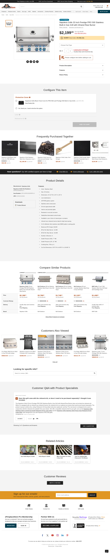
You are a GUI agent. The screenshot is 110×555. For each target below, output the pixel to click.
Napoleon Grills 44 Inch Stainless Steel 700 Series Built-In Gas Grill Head (63, 352)
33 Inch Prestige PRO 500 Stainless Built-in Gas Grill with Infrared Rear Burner (27, 289)
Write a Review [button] (63, 27)
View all (55, 362)
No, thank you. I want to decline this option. (30, 108)
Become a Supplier (51, 525)
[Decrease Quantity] (66, 51)
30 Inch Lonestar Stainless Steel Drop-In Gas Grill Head (81, 288)
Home (3, 14)
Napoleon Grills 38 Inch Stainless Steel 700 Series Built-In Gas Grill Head (45, 352)
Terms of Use (51, 546)
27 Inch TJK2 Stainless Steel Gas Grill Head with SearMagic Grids (99, 288)
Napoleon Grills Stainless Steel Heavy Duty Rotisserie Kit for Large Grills (99, 158)
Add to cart (84, 124)
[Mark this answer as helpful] (33, 418)
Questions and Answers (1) (76, 27)
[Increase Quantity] (70, 51)
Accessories (40, 11)
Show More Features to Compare (55, 317)
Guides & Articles (67, 11)
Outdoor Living (58, 11)
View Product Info (29, 103)
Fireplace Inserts (12, 11)
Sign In (23, 525)
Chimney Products (49, 11)
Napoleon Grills (26, 186)
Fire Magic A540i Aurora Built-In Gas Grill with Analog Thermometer (10, 352)
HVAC (29, 11)
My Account (78, 11)
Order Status (85, 11)
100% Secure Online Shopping (65, 1)
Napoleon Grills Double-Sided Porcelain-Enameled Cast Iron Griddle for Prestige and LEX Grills (82, 158)
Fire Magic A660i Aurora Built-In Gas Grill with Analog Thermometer (82, 352)
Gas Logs (24, 11)
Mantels (34, 11)
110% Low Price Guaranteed (46, 1)
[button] (77, 172)
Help (91, 11)
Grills (7, 14)
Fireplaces (4, 11)
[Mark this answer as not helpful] (37, 418)
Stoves (18, 11)
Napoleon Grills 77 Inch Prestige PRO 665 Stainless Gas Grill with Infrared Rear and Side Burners (99, 352)
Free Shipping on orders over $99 (25, 1)
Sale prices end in (85, 1)
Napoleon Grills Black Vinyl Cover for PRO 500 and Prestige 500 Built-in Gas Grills (9, 158)
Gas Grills (12, 14)
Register (11, 525)
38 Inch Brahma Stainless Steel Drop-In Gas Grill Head (46, 288)
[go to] (10, 148)
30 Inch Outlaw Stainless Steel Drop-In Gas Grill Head (64, 288)
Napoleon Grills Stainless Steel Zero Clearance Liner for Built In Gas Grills (28, 158)
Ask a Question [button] (88, 426)
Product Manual (21, 205)
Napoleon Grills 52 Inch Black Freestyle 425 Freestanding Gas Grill (28, 352)
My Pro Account (104, 11)
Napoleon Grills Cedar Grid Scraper (63, 158)
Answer (19, 418)
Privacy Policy (58, 546)
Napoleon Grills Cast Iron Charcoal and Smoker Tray (45, 158)
